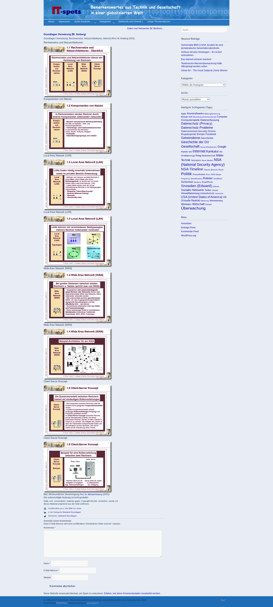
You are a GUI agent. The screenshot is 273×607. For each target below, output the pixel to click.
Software (215, 186)
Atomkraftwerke (195, 113)
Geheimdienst (190, 138)
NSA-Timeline (192, 169)
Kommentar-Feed (190, 231)
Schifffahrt (217, 179)
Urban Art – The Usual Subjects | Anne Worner (204, 70)
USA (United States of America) (201, 197)
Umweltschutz (207, 193)
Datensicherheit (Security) (194, 131)
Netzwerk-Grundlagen (71, 512)
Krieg (198, 155)
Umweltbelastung (190, 193)
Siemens (197, 182)
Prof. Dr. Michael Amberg (91, 494)
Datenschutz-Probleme (197, 127)
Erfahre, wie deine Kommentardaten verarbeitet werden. (132, 593)
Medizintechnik (208, 155)
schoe (79, 508)
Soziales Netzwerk (192, 189)
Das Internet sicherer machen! (196, 59)
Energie (201, 134)
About (51, 22)
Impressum (64, 22)
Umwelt (215, 190)
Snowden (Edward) (196, 186)
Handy (184, 151)
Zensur (208, 204)
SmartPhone (207, 182)
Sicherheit (187, 181)
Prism (208, 174)
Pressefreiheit (199, 174)
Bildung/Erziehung (212, 114)
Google (221, 146)
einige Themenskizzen (158, 22)
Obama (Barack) (211, 170)
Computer (222, 116)
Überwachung (193, 208)
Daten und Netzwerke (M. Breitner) (145, 28)
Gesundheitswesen (208, 147)
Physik (221, 170)
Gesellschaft (190, 146)
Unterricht (219, 193)
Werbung (205, 201)
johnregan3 (93, 603)
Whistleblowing (216, 200)
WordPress (61, 603)
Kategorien (105, 22)
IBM (190, 152)
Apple (183, 113)
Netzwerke (196, 160)
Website (47, 577)
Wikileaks (186, 204)
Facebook (211, 134)
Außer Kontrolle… (83, 22)
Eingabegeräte (188, 134)
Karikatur (212, 151)
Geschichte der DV (195, 142)
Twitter (208, 190)
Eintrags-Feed (188, 227)
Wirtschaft (198, 204)
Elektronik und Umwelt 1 (130, 22)
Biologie (184, 117)
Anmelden (186, 223)
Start (223, 600)
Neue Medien (207, 160)
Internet (199, 151)
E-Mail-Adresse (51, 570)
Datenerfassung (209, 120)
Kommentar (49, 528)
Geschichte (207, 138)
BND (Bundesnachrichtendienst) (202, 117)
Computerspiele (190, 119)
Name (47, 563)
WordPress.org (188, 235)
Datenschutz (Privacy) (196, 123)
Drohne (212, 131)
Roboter (208, 178)
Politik (186, 174)
